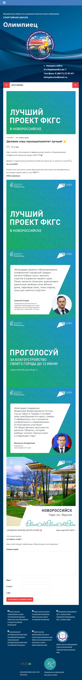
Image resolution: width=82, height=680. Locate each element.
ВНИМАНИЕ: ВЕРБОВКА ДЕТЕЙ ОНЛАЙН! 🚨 (25, 530)
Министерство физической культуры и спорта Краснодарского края (42, 642)
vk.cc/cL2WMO (12, 164)
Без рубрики (17, 85)
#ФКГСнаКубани (13, 176)
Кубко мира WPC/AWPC (65, 530)
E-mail (9, 586)
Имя (8, 580)
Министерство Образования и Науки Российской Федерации (18, 622)
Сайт (8, 593)
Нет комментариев (22, 138)
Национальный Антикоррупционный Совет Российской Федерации (17, 642)
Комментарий (12, 549)
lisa (17, 147)
